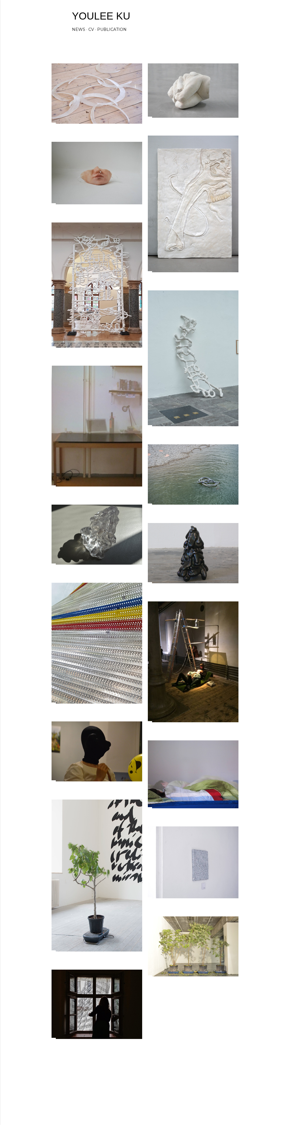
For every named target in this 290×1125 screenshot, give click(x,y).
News (78, 29)
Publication (112, 29)
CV (91, 29)
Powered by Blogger (149, 1089)
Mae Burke (160, 1099)
